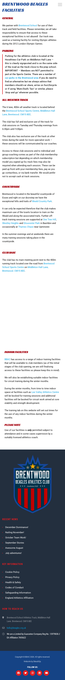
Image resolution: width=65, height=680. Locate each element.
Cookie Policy (12, 572)
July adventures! (13, 553)
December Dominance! (16, 527)
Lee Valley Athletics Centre (45, 392)
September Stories (14, 542)
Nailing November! (14, 532)
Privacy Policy (12, 577)
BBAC (7, 359)
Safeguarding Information (18, 592)
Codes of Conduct (14, 587)
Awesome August (14, 548)
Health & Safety (13, 582)
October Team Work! (15, 537)
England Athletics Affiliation (19, 597)
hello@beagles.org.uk (16, 628)
